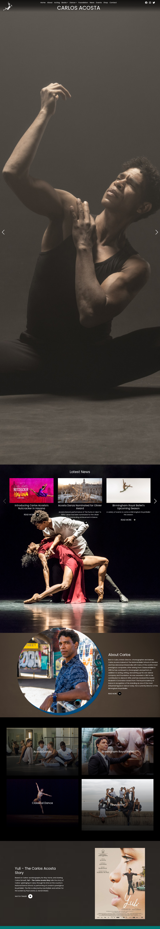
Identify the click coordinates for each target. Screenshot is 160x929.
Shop (106, 2)
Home (42, 2)
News (92, 2)
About (49, 2)
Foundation (83, 2)
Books (64, 2)
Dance (72, 2)
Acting (57, 2)
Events (99, 2)
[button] (156, 232)
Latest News (80, 471)
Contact (113, 2)
